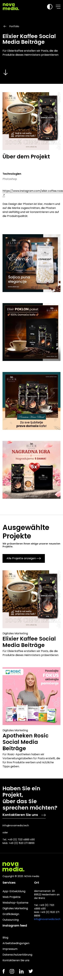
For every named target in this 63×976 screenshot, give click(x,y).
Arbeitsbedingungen (16, 943)
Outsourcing (11, 920)
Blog (5, 937)
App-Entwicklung (14, 891)
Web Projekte (11, 897)
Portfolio (14, 26)
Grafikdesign (11, 914)
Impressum (10, 949)
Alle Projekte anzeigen (21, 558)
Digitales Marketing (15, 908)
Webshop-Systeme (15, 903)
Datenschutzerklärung (17, 955)
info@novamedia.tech (16, 825)
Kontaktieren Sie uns (20, 814)
